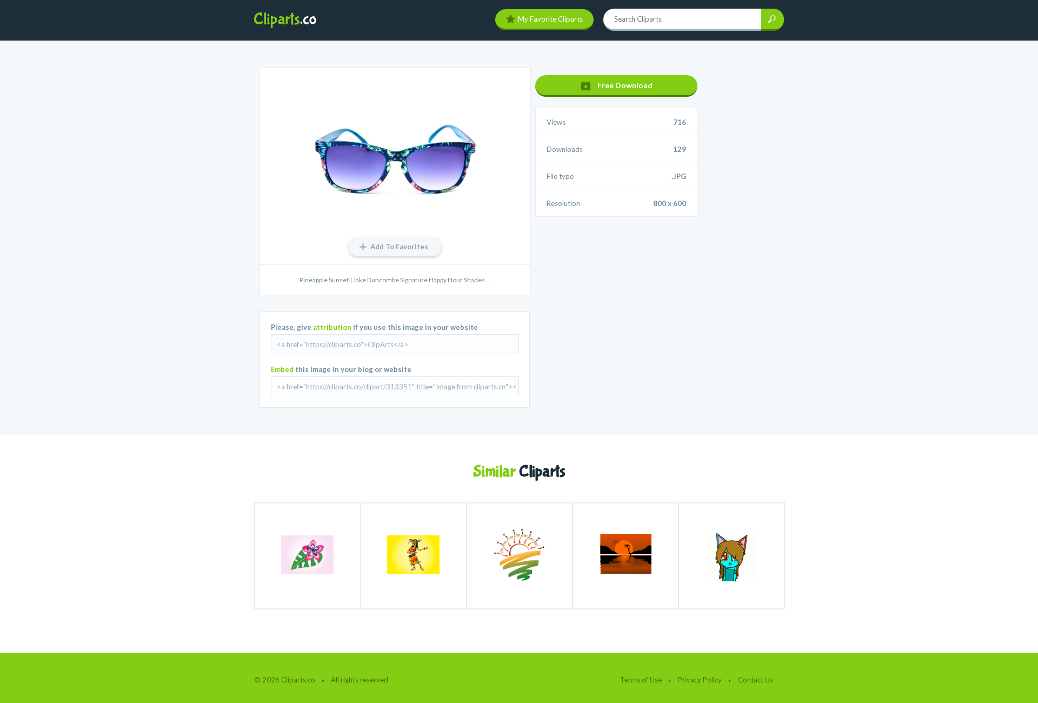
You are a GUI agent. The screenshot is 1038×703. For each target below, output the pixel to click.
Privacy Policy (700, 679)
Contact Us (755, 679)
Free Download (625, 85)
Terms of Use (641, 679)
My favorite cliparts (550, 19)
